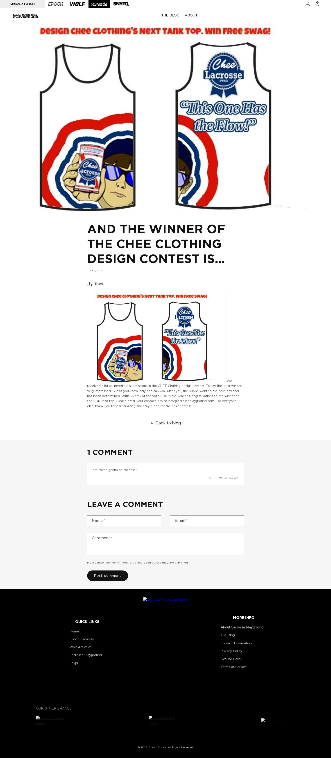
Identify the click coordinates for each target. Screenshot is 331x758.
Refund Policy (231, 659)
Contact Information (236, 643)
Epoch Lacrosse (82, 639)
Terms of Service (234, 667)
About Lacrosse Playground (242, 627)
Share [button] (98, 283)
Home (74, 631)
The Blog (228, 635)
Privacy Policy (231, 651)
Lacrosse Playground (86, 655)
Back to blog (168, 423)
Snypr (74, 663)
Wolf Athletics (81, 647)
